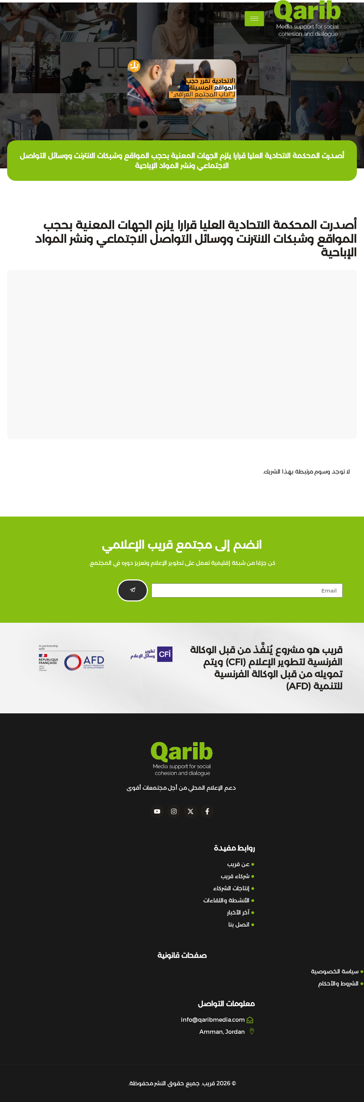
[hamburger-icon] (254, 18)
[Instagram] (174, 811)
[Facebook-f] (207, 811)
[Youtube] (157, 811)
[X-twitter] (190, 811)
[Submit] (132, 590)
